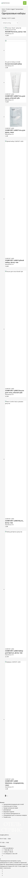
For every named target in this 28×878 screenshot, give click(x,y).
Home (3, 9)
